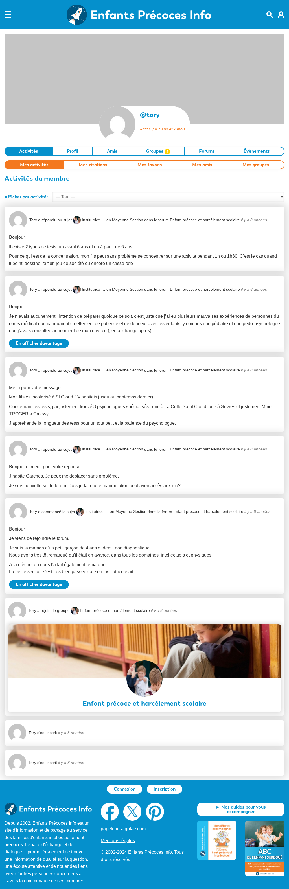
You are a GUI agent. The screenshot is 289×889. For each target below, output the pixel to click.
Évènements (257, 151)
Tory (33, 220)
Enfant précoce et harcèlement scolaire (205, 220)
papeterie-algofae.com (123, 828)
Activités (28, 151)
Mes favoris (149, 165)
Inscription (165, 789)
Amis (112, 151)
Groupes (157, 151)
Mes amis (202, 165)
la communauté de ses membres (51, 880)
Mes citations (93, 165)
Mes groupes (255, 165)
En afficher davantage (39, 343)
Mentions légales (118, 840)
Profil (72, 151)
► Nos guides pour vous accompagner (241, 809)
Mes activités (34, 165)
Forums (207, 151)
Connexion (124, 789)
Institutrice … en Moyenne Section (112, 220)
